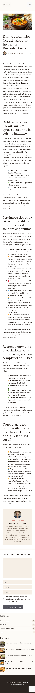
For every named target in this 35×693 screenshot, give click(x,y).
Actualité (3, 625)
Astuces (2, 632)
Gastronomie (6, 57)
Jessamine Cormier (17, 523)
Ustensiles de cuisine (7, 628)
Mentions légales (19, 685)
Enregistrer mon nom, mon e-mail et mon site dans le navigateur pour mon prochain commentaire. (17, 599)
